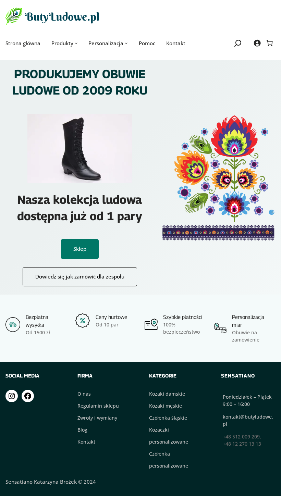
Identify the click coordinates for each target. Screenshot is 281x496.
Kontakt (86, 441)
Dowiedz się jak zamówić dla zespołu (79, 276)
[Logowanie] (257, 43)
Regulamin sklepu (98, 405)
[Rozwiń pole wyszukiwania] (238, 43)
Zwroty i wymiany (97, 417)
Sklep (79, 248)
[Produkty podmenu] (76, 43)
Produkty (62, 43)
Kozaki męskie (165, 405)
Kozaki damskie (167, 393)
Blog (82, 429)
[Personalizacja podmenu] (126, 43)
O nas (84, 393)
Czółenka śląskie (168, 417)
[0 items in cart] (269, 43)
